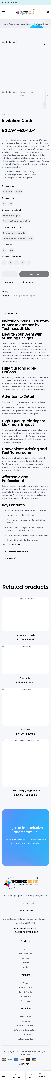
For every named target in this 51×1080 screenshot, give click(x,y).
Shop (3, 1076)
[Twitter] (23, 903)
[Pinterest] (33, 903)
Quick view (43, 610)
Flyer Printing (25, 678)
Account (16, 1077)
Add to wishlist (12, 282)
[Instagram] (28, 903)
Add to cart (34, 274)
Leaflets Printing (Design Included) (26, 790)
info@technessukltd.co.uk (25, 928)
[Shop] (2, 1073)
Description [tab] (12, 313)
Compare (29, 282)
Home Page (8, 24)
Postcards (16, 544)
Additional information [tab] (17, 551)
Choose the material (11, 210)
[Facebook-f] (18, 903)
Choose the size (9, 198)
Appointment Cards (26, 635)
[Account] (14, 1073)
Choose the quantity (11, 257)
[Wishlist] (40, 1073)
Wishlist (42, 1076)
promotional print (23, 24)
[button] (45, 44)
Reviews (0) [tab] (11, 558)
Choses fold (7, 186)
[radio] (7, 191)
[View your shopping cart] (47, 12)
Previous (47, 104)
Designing (6, 245)
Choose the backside (11, 227)
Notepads (25, 729)
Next (47, 95)
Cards (15, 295)
